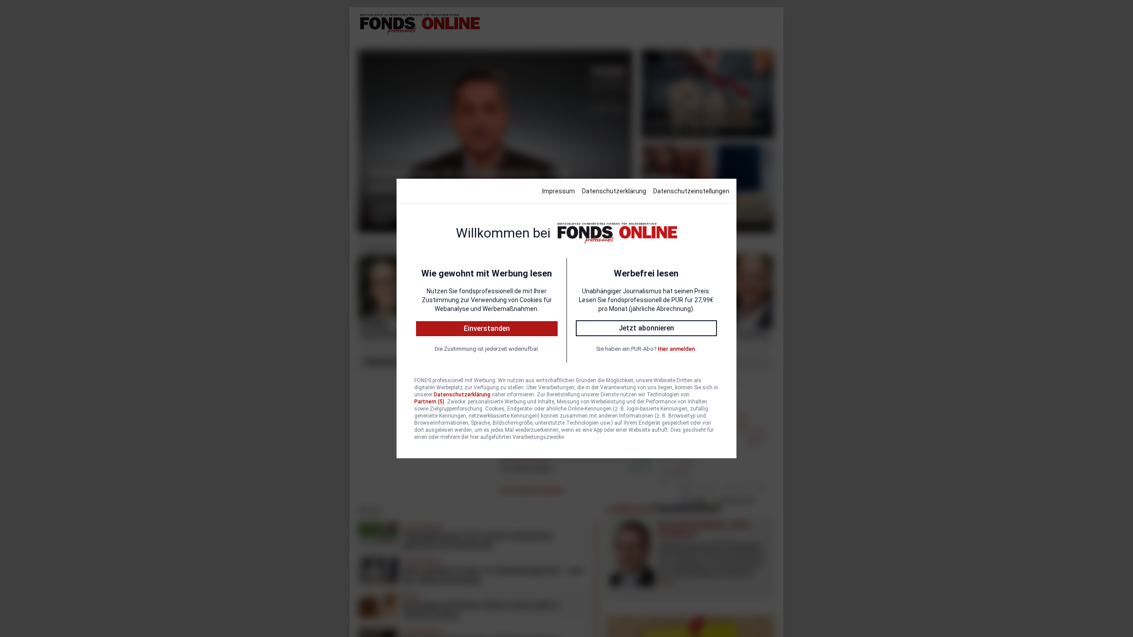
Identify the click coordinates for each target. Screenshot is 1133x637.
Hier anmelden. (677, 348)
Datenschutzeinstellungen (691, 191)
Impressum (558, 191)
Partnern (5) (429, 402)
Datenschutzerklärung (614, 191)
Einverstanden (487, 328)
